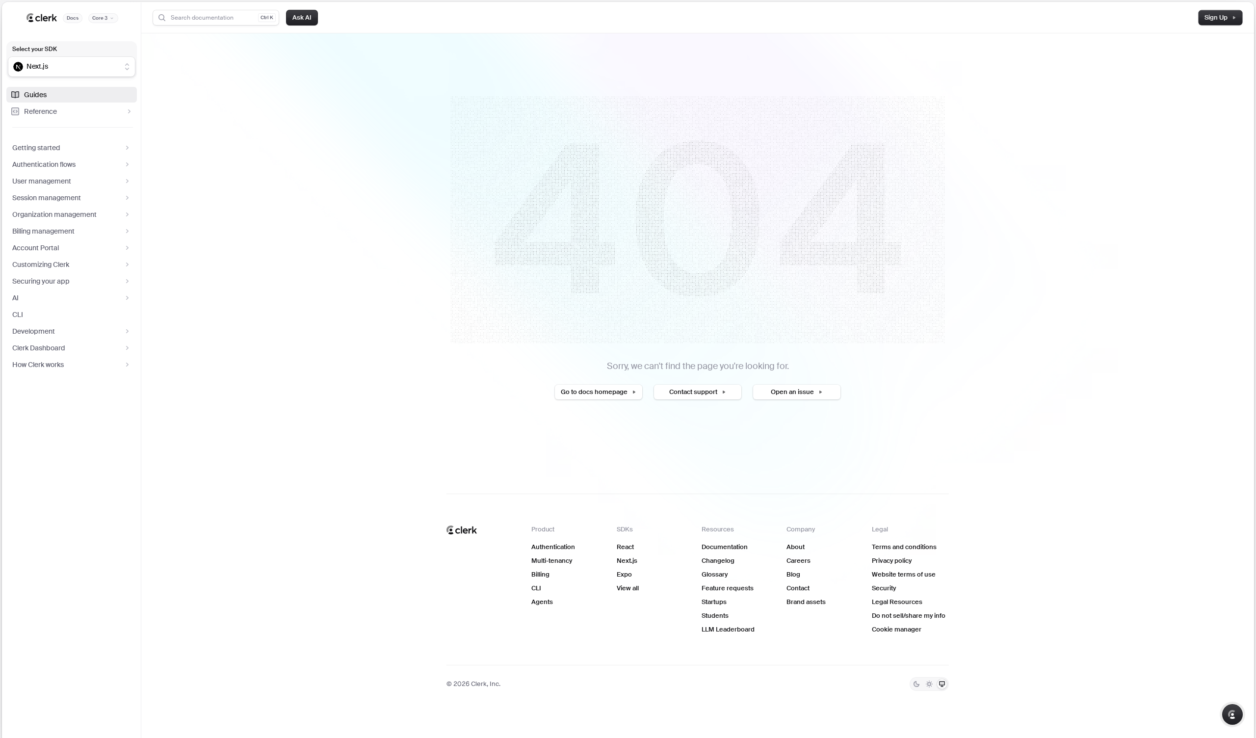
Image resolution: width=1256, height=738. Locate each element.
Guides (35, 95)
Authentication (553, 547)
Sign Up (1216, 17)
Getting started (36, 148)
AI (15, 298)
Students (715, 615)
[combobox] (65, 67)
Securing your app (41, 281)
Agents (542, 602)
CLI (17, 314)
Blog (793, 574)
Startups (714, 602)
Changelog (718, 560)
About (795, 547)
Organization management (54, 214)
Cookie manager (896, 629)
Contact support (693, 391)
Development (33, 331)
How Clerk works (38, 365)
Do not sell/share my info (908, 615)
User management (41, 181)
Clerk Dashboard (38, 348)
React (625, 547)
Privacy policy (892, 560)
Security (884, 588)
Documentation (725, 547)
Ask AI (302, 17)
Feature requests (728, 588)
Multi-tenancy (551, 560)
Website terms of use (904, 574)
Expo (624, 574)
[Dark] (916, 684)
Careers (798, 560)
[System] (942, 684)
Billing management (43, 231)
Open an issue (792, 391)
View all (628, 588)
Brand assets (806, 602)
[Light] (929, 684)
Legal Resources (897, 602)
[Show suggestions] (127, 67)
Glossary (715, 574)
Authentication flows (44, 164)
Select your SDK (34, 49)
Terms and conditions (904, 547)
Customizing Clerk (40, 264)
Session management (46, 198)
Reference (40, 111)
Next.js (627, 560)
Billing (540, 574)
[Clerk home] (461, 530)
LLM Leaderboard (728, 629)
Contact (798, 588)
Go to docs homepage (594, 391)
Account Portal (35, 248)
